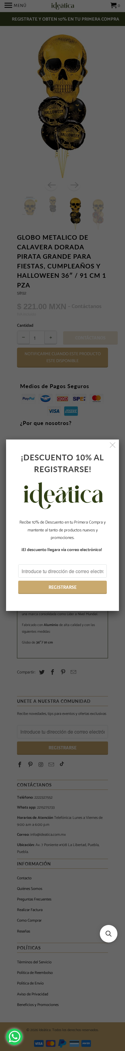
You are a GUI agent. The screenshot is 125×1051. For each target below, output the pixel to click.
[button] (108, 933)
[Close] (112, 445)
